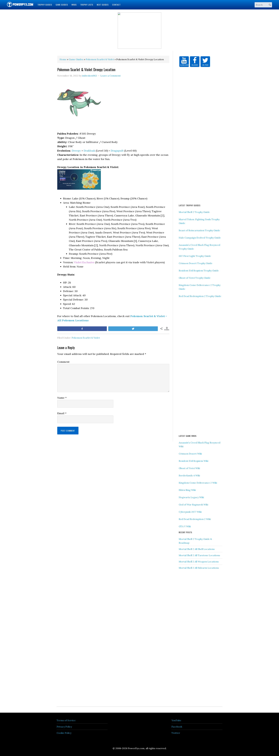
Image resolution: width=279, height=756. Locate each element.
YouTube (176, 720)
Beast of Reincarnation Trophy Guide (199, 230)
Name (62, 397)
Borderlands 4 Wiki (189, 475)
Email (61, 413)
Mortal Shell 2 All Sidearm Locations (199, 567)
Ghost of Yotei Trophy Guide (194, 277)
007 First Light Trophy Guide (195, 256)
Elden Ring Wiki (187, 490)
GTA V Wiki (185, 526)
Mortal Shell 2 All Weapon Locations (199, 561)
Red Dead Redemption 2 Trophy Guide (200, 296)
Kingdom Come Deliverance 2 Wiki (198, 482)
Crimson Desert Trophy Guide (195, 263)
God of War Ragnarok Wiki (193, 504)
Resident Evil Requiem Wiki (193, 460)
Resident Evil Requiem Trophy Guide (199, 270)
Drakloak (89, 150)
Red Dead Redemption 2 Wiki (195, 519)
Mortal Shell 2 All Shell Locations (197, 549)
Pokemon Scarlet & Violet (86, 337)
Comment (63, 361)
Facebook (176, 726)
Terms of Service (66, 720)
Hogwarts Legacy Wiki (191, 497)
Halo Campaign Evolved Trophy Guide (200, 237)
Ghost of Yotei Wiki (189, 468)
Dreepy (76, 150)
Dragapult (117, 150)
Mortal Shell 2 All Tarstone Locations (199, 555)
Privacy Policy (64, 726)
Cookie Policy (64, 732)
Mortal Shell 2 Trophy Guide (194, 212)
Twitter (175, 732)
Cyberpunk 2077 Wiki (190, 511)
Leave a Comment (110, 75)
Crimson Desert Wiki (190, 453)
